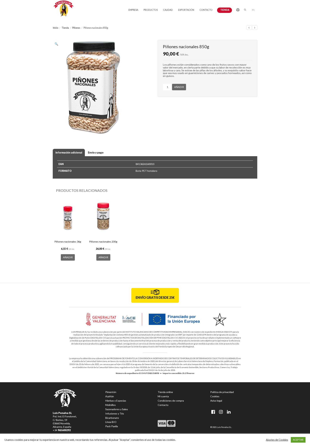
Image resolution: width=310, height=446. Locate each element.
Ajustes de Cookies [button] (277, 439)
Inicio (55, 27)
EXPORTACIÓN (186, 10)
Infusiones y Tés (114, 413)
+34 (62, 430)
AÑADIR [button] (68, 257)
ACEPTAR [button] (298, 439)
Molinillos (110, 404)
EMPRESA (133, 10)
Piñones (76, 27)
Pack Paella (111, 426)
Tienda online (165, 392)
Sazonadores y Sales (116, 409)
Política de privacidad (222, 392)
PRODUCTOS (151, 10)
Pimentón (110, 392)
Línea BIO (110, 421)
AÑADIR (179, 86)
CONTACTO (206, 10)
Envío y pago (96, 152)
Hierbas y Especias (115, 400)
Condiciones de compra (171, 400)
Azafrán (109, 396)
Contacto (163, 404)
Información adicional (68, 152)
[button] (57, 44)
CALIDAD (168, 10)
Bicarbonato (112, 417)
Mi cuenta (163, 396)
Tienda (224, 10)
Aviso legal (216, 400)
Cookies (214, 396)
